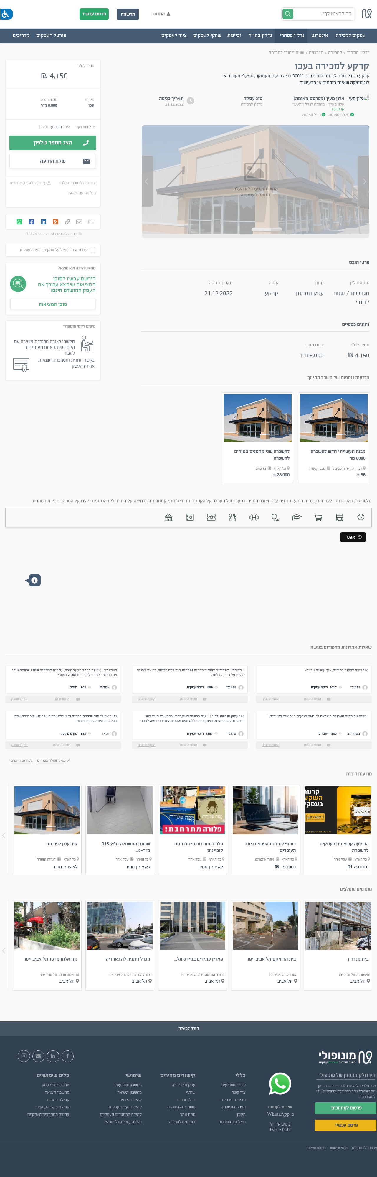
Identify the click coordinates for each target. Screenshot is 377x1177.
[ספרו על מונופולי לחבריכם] (38, 1056)
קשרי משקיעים (233, 1085)
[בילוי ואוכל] (233, 517)
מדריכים (21, 35)
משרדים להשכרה (181, 1107)
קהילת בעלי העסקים (125, 1107)
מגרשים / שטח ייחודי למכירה (296, 53)
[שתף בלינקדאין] (43, 222)
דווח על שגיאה (66, 233)
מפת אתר (187, 1114)
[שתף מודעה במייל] (79, 222)
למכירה (334, 53)
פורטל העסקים (51, 35)
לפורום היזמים (21, 760)
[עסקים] (318, 517)
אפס (351, 537)
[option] (334, 437)
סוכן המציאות (53, 304)
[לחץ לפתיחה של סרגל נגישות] (6, 14)
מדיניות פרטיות (233, 1100)
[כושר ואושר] (254, 517)
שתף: (90, 221)
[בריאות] (275, 517)
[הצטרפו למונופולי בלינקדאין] (53, 1056)
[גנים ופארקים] (361, 517)
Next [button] (4, 835)
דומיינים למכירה (182, 1122)
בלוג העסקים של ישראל (123, 1122)
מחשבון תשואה (129, 1092)
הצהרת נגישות (234, 1107)
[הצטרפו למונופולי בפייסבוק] (68, 1056)
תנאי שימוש (339, 1148)
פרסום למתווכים (346, 1108)
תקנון (241, 1114)
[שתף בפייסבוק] (31, 222)
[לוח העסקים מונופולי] (367, 17)
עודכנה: (40, 183)
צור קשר (239, 1092)
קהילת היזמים (130, 1100)
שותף (190, 1092)
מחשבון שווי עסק (128, 1085)
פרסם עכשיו (94, 14)
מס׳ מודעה (87, 193)
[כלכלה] (190, 517)
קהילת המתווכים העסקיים (121, 1114)
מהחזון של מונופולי (338, 1075)
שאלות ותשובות (233, 1122)
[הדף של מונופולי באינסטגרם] (24, 1056)
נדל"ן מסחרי (358, 53)
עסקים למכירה (183, 1085)
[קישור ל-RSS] (55, 222)
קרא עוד (337, 109)
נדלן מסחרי (186, 1100)
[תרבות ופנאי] (211, 517)
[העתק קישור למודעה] (67, 222)
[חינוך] (297, 517)
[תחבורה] (339, 517)
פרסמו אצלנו (316, 1148)
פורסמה (89, 183)
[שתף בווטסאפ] (19, 222)
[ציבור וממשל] (169, 517)
